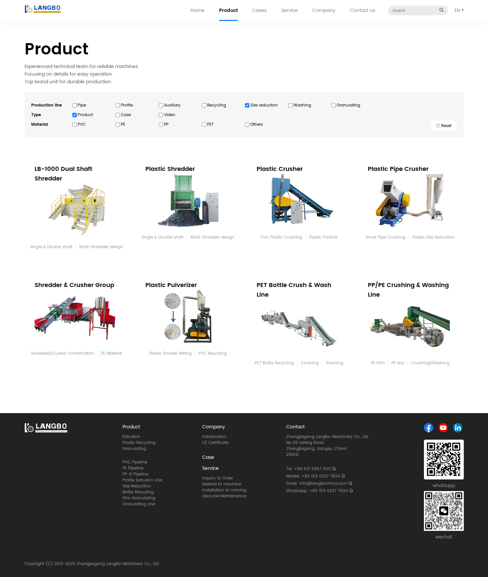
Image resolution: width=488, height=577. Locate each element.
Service (289, 10)
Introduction (214, 437)
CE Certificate (215, 443)
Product (228, 10)
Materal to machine (221, 484)
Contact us (362, 10)
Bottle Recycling (138, 492)
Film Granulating (138, 498)
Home (197, 10)
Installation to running (224, 490)
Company (323, 10)
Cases (259, 10)
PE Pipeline (132, 468)
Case (208, 457)
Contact (295, 427)
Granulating (134, 449)
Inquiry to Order (217, 478)
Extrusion (131, 437)
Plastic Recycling (138, 443)
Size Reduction (136, 486)
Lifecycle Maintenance (224, 496)
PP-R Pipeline (135, 474)
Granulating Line (138, 504)
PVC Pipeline (134, 463)
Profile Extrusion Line (142, 480)
